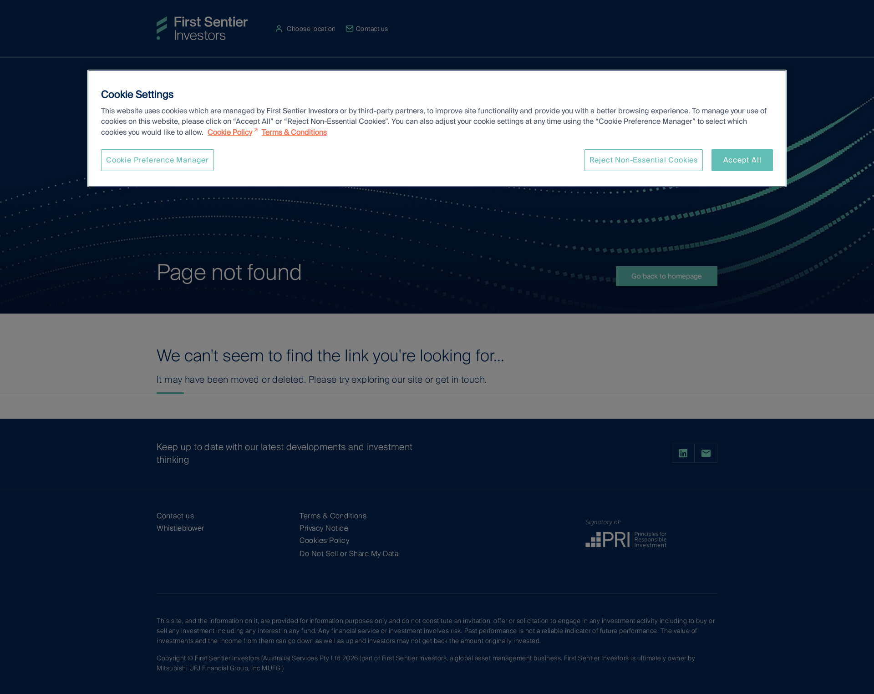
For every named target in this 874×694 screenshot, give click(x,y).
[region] (437, 128)
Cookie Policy (230, 132)
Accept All (742, 160)
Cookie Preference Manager (157, 160)
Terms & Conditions (294, 132)
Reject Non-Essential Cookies (643, 160)
